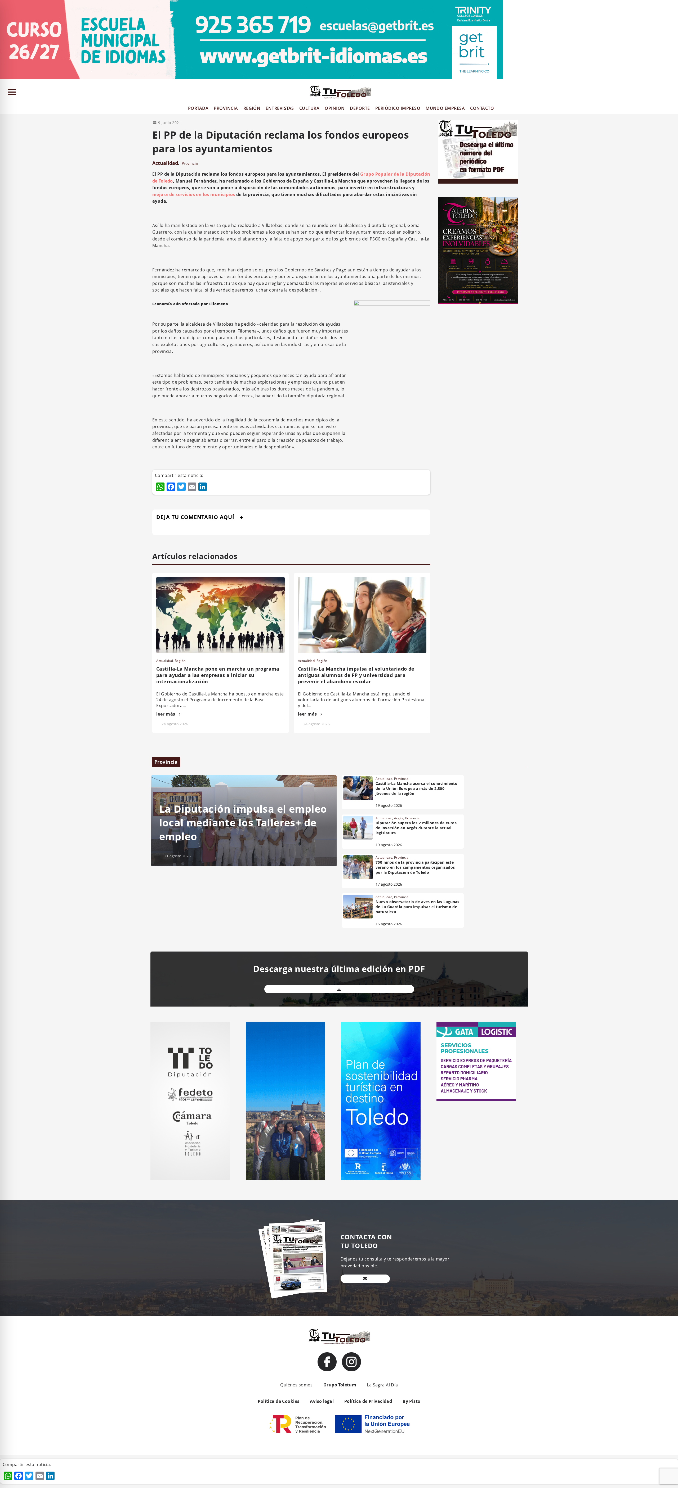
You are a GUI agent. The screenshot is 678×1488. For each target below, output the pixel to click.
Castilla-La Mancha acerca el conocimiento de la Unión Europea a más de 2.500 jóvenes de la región (416, 788)
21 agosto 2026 (177, 855)
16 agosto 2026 (389, 923)
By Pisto (411, 1401)
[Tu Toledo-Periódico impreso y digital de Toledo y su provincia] (340, 92)
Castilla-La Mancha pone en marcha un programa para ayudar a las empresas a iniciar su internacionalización (217, 675)
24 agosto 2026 (175, 723)
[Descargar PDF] (339, 989)
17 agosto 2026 (389, 884)
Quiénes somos (296, 1385)
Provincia (190, 163)
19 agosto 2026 (389, 805)
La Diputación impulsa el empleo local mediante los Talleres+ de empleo (243, 822)
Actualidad (165, 163)
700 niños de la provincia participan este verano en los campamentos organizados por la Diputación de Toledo (415, 867)
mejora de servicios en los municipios (193, 194)
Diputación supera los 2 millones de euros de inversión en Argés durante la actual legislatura (416, 827)
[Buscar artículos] (671, 93)
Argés (398, 818)
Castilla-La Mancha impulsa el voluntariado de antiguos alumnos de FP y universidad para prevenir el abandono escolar (356, 675)
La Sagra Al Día (382, 1385)
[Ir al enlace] (327, 1361)
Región (180, 660)
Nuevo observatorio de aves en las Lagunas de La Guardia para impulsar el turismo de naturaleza (417, 906)
